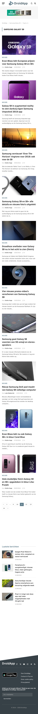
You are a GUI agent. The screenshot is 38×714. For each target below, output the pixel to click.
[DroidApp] (18, 3)
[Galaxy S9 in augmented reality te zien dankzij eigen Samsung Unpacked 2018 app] (19, 90)
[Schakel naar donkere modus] (31, 3)
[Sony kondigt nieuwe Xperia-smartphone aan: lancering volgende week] (7, 583)
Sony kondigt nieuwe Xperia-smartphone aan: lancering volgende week (24, 583)
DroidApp (4, 23)
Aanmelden (7, 699)
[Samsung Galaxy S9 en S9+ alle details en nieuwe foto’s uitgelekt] (19, 185)
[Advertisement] (19, 528)
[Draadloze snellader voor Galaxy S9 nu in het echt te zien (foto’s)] (19, 230)
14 (4, 508)
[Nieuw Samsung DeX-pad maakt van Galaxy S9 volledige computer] (19, 371)
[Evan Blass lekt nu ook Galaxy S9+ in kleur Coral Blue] (19, 418)
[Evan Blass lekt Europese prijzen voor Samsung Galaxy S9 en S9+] (19, 45)
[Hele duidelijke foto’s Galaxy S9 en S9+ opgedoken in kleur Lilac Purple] (19, 463)
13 (31, 504)
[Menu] (3, 3)
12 (26, 504)
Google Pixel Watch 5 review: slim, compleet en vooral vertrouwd (24, 554)
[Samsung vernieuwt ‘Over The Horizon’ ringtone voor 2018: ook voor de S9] (19, 137)
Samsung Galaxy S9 (14, 23)
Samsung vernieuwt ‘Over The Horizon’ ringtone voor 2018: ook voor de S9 (18, 156)
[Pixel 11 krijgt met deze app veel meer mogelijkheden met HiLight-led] (7, 597)
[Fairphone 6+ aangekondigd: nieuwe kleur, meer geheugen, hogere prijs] (7, 568)
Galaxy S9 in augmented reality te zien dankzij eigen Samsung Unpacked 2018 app (18, 109)
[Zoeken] (35, 3)
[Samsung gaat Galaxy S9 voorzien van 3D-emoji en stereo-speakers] (19, 323)
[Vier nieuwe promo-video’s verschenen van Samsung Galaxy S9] (19, 275)
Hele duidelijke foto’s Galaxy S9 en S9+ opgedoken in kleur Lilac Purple (18, 482)
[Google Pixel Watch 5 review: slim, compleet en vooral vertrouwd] (7, 554)
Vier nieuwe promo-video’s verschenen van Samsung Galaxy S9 (18, 294)
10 (17, 504)
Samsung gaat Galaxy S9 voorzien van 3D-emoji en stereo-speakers (18, 342)
